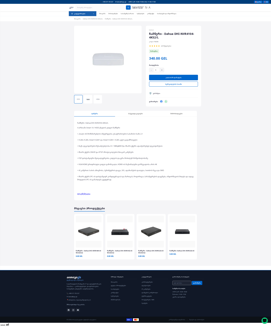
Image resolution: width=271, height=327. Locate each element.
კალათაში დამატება (174, 77)
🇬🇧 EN (266, 2)
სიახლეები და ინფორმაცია (166, 14)
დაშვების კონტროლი (150, 293)
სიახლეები (115, 289)
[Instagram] (73, 310)
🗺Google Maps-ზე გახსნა (76, 305)
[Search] (128, 7)
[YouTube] (78, 310)
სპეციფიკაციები (135, 113)
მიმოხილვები (176, 113)
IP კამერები (146, 289)
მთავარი (102, 14)
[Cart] (146, 7)
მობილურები (113, 14)
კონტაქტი (150, 14)
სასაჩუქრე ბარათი (127, 14)
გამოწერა (197, 283)
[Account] (149, 7)
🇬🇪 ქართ (258, 2)
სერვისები (140, 14)
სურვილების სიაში (173, 84)
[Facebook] (161, 101)
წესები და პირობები (196, 320)
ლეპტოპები (146, 285)
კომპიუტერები (147, 282)
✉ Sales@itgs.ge (120, 2)
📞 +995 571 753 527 (107, 2)
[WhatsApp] (166, 101)
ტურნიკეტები (147, 296)
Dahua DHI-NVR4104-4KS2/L (93, 19)
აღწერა (94, 113)
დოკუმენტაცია (83, 194)
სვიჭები (145, 303)
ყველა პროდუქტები (118, 285)
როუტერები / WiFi (148, 300)
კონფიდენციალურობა (177, 320)
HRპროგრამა (115, 300)
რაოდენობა (154, 65)
